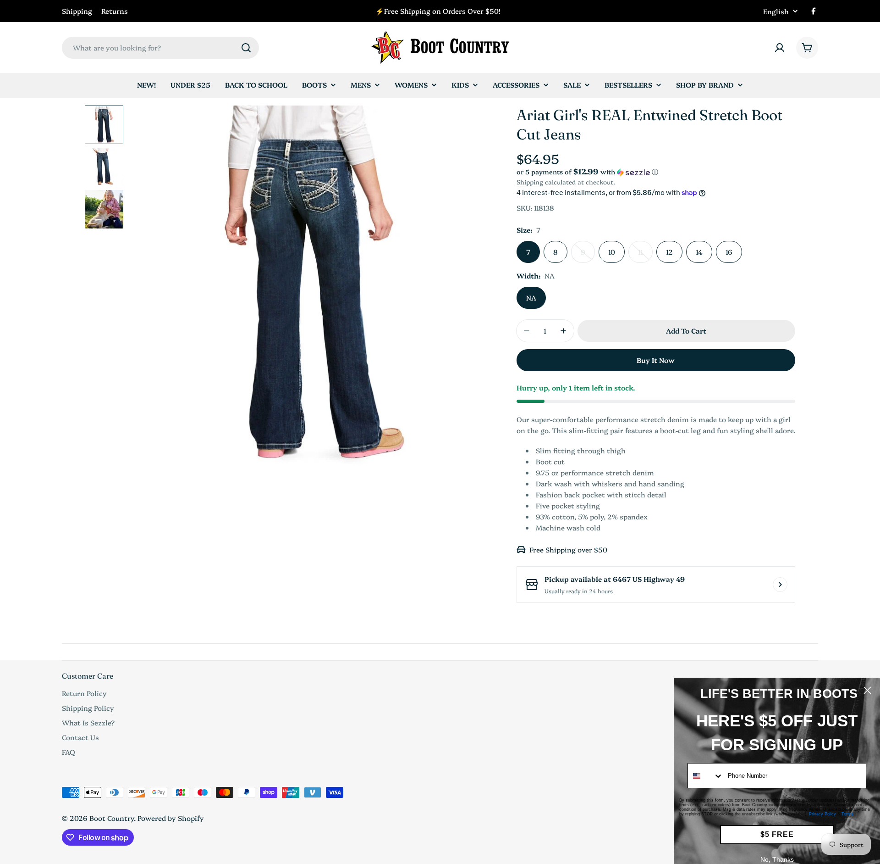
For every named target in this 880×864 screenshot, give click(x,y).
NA (531, 297)
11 (645, 255)
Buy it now (656, 360)
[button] (656, 172)
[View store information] (780, 584)
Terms (847, 814)
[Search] (246, 47)
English (776, 11)
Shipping (77, 11)
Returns (114, 11)
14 (699, 251)
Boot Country (111, 818)
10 (611, 251)
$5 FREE (777, 834)
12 (669, 251)
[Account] (779, 47)
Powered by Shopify (171, 818)
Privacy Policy (822, 814)
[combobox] (160, 48)
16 (729, 251)
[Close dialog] (867, 690)
